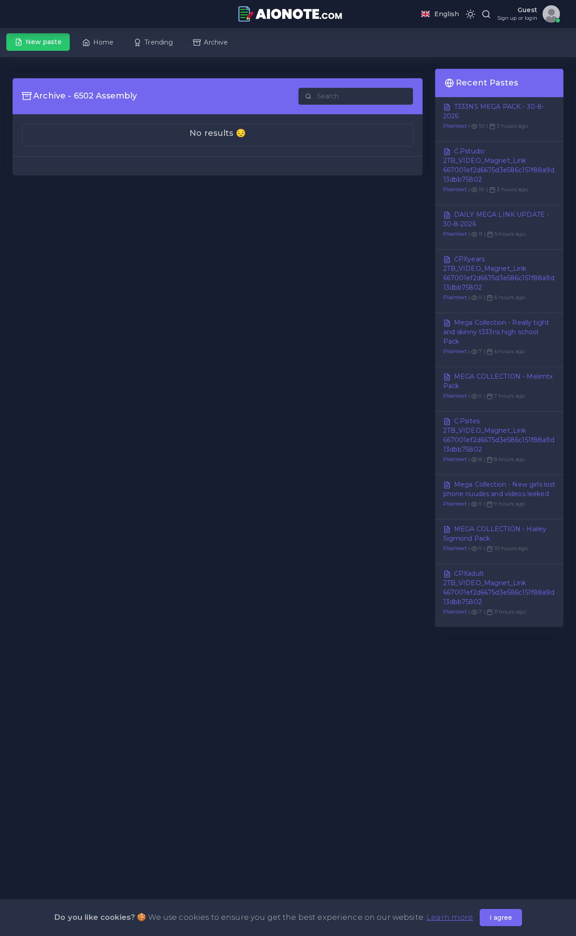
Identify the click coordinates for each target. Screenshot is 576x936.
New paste (44, 42)
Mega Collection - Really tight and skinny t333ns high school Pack (496, 331)
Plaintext (455, 125)
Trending (158, 42)
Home (103, 42)
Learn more (450, 917)
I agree (501, 918)
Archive (216, 42)
